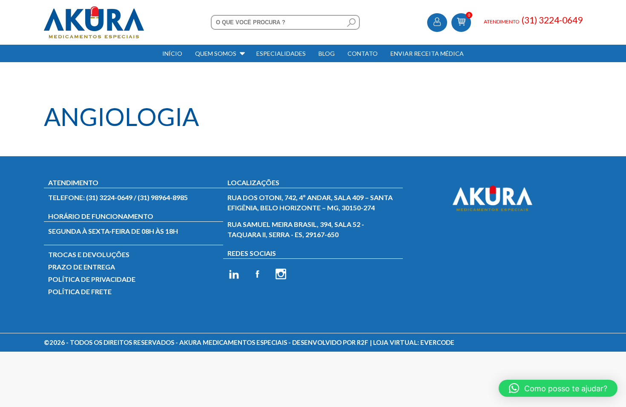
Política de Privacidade (91, 279)
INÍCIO (172, 53)
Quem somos (215, 53)
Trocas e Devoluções (88, 254)
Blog (327, 53)
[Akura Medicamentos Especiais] (94, 11)
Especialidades (281, 53)
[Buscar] (351, 22)
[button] (558, 388)
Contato (362, 53)
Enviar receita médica (427, 53)
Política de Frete (80, 291)
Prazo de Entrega (81, 267)
